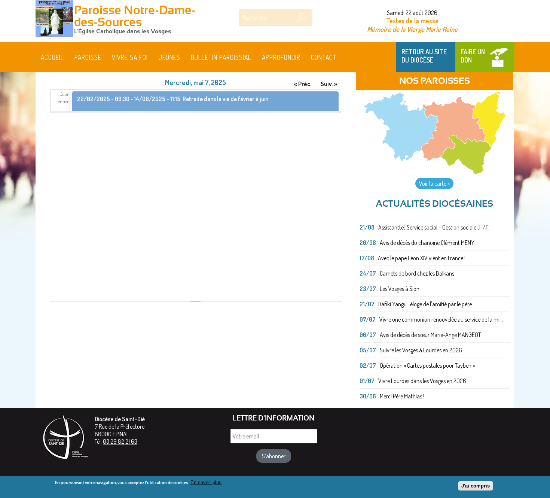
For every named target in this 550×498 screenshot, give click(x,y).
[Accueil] (54, 19)
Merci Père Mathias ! (402, 396)
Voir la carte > (434, 183)
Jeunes (169, 57)
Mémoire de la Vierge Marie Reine (412, 29)
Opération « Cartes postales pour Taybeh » (427, 365)
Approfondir (281, 57)
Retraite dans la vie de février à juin (225, 99)
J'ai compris (475, 486)
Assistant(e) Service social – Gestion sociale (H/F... (435, 227)
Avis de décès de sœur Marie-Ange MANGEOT (430, 334)
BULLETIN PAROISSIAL (221, 57)
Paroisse (87, 57)
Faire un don (473, 56)
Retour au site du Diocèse (424, 56)
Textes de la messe (412, 20)
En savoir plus (205, 482)
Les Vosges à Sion (399, 288)
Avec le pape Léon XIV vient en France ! (421, 258)
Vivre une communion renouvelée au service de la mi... (441, 319)
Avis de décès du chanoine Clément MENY (427, 242)
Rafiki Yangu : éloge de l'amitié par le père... (426, 304)
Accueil (52, 57)
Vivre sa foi (130, 57)
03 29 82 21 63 (120, 441)
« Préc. (302, 84)
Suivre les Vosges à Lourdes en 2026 (421, 350)
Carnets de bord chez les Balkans (417, 273)
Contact (324, 57)
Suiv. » (329, 84)
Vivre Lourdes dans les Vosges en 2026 (422, 381)
